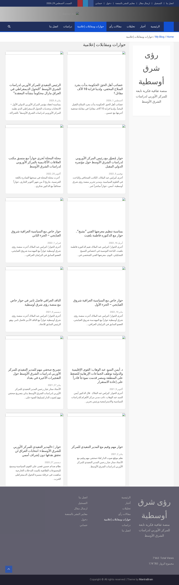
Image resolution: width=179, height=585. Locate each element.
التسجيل (158, 3)
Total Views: (166, 558)
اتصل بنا (170, 3)
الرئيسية (155, 26)
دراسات (67, 26)
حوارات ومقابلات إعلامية (90, 26)
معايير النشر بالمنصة (125, 3)
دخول (108, 3)
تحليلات (131, 26)
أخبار (142, 26)
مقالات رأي (115, 26)
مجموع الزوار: (166, 563)
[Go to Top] (8, 569)
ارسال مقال (144, 3)
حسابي (98, 3)
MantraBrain (146, 579)
